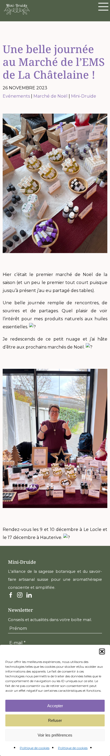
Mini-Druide (83, 96)
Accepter (55, 705)
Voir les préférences (55, 735)
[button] (102, 651)
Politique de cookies (34, 748)
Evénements (16, 96)
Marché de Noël (50, 96)
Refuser (55, 720)
